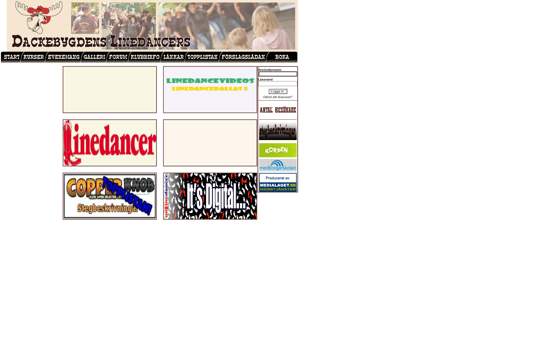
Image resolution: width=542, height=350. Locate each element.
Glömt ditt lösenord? (277, 97)
